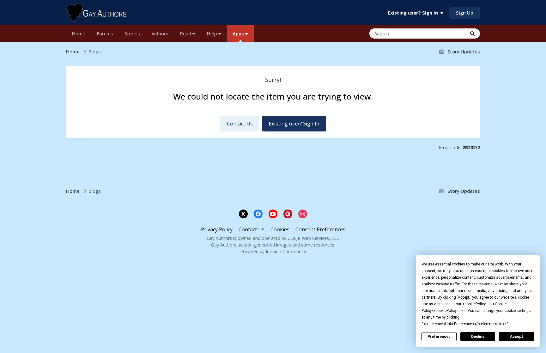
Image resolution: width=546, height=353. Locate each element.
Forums (105, 33)
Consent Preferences (320, 229)
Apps (239, 33)
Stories (132, 33)
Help (212, 33)
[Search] (472, 33)
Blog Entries (446, 33)
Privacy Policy (217, 229)
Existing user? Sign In (414, 12)
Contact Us (240, 123)
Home (78, 33)
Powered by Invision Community (273, 251)
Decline (477, 336)
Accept (516, 336)
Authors (159, 33)
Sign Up (464, 12)
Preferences (439, 336)
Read (186, 33)
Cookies (279, 229)
